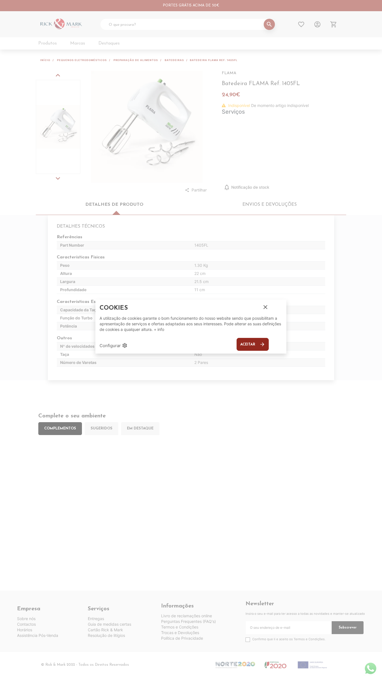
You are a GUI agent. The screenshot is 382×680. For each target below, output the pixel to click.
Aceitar (252, 344)
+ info (159, 329)
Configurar (114, 345)
